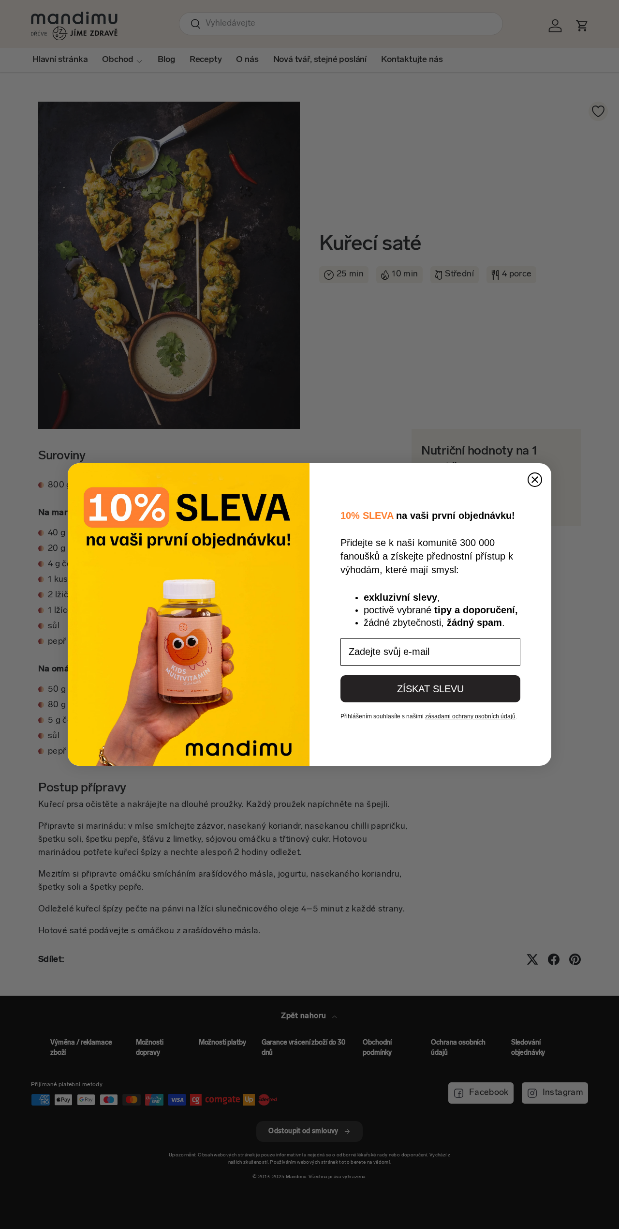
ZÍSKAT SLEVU (430, 688)
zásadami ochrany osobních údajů (470, 716)
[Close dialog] (535, 479)
